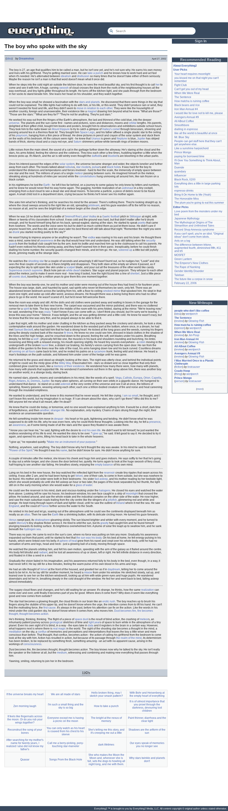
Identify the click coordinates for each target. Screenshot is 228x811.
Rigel (12, 380)
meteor (78, 173)
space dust (81, 619)
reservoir (109, 472)
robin (142, 342)
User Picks (180, 69)
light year (94, 622)
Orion (147, 377)
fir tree (68, 332)
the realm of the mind (129, 637)
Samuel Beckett (23, 329)
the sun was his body (89, 537)
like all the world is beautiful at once (195, 133)
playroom (21, 135)
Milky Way (65, 363)
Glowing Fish (196, 321)
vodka (91, 237)
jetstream (94, 205)
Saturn (77, 141)
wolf (35, 339)
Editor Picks (181, 207)
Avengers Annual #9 (186, 117)
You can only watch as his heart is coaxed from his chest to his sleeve (66, 731)
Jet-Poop (193, 335)
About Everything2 (185, 65)
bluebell (113, 155)
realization (147, 589)
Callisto (127, 377)
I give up (97, 433)
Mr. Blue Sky (181, 137)
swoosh (64, 87)
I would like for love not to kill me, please (198, 113)
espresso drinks (183, 190)
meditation (15, 631)
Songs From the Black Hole (65, 759)
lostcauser (193, 366)
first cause (49, 607)
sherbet (134, 273)
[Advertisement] (114, 11)
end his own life (91, 430)
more (200, 389)
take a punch (95, 73)
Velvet (79, 475)
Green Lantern (183, 259)
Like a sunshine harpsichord (191, 148)
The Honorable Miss (186, 198)
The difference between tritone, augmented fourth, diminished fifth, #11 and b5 (198, 248)
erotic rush (108, 601)
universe (14, 123)
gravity (104, 523)
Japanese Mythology (187, 218)
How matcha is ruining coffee (191, 101)
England (14, 506)
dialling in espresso (186, 129)
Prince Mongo (182, 152)
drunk (15, 232)
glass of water (84, 485)
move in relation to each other (94, 108)
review (179, 321)
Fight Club (180, 85)
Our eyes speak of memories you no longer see (147, 745)
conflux (42, 631)
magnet (92, 111)
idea (9, 58)
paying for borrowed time (189, 156)
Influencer (180, 175)
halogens (104, 490)
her (158, 84)
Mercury (21, 523)
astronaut (127, 188)
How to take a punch (106, 706)
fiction (178, 366)
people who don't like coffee (191, 310)
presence (155, 421)
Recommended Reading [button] (200, 60)
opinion (179, 328)
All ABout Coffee (184, 121)
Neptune (122, 138)
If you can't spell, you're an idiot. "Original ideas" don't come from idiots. (199, 235)
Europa (137, 377)
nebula (69, 167)
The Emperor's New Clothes (191, 263)
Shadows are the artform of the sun (146, 731)
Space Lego (87, 132)
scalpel (70, 267)
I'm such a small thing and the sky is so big (65, 706)
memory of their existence (69, 366)
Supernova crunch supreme (26, 270)
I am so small (130, 395)
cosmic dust (19, 276)
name (63, 450)
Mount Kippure (61, 129)
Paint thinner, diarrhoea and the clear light (147, 719)
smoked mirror (111, 290)
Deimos (35, 380)
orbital (132, 123)
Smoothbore (181, 125)
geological (56, 622)
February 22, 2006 (185, 283)
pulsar (96, 167)
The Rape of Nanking (187, 267)
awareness (46, 240)
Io (28, 380)
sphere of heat (68, 540)
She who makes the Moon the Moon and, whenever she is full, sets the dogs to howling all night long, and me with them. (106, 759)
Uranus (95, 138)
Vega (118, 377)
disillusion (83, 76)
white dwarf (73, 270)
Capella (156, 377)
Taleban (179, 275)
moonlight (132, 493)
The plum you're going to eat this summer (199, 202)
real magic (59, 628)
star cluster (82, 167)
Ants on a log (182, 240)
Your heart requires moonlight (192, 74)
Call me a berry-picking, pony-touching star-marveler (65, 745)
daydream (114, 569)
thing (178, 374)
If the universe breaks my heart (24, 694)
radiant (43, 552)
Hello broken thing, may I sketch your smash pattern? (106, 694)
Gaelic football (111, 216)
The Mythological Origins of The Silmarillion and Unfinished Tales (194, 224)
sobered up (125, 249)
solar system (67, 163)
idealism (66, 76)
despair (58, 418)
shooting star (36, 261)
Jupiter (141, 138)
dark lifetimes (106, 744)
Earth (46, 184)
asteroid (65, 384)
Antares (21, 380)
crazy (47, 311)
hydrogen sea (32, 529)
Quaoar (24, 759)
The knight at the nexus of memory (106, 719)
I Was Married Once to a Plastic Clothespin (194, 362)
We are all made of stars (65, 694)
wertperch (192, 313)
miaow (88, 572)
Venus (12, 519)
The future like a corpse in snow (193, 279)
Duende (179, 167)
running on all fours (23, 351)
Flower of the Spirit (21, 450)
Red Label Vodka (85, 216)
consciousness (32, 644)
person (179, 381)
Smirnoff (70, 216)
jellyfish (112, 499)
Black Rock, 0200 (184, 179)
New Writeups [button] (200, 303)
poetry (142, 222)
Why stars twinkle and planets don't (147, 759)
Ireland (120, 503)
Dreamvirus (26, 58)
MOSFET (179, 255)
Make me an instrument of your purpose (72, 441)
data (90, 625)
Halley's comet (111, 129)
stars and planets (89, 102)
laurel (44, 345)
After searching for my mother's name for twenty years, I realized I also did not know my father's (24, 744)
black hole (113, 167)
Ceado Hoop (182, 370)
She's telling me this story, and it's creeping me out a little (106, 731)
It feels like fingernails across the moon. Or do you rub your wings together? (25, 719)
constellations (87, 176)
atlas (27, 514)
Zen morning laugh (24, 706)
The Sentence (182, 97)
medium (62, 652)
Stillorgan (135, 216)
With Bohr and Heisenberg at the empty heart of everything (147, 694)
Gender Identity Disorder (189, 271)
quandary (180, 171)
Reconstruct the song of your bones (25, 731)
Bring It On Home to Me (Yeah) (192, 194)
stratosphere (42, 519)
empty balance (104, 464)
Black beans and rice (187, 105)
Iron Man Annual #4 (186, 109)
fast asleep (101, 478)
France (44, 506)
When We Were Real (187, 93)
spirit (26, 308)
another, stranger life (52, 410)
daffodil (96, 155)
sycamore (100, 351)
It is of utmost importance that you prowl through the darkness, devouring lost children (147, 706)
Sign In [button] (201, 41)
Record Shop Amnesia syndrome (194, 229)
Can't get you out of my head (191, 89)
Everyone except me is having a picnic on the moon (65, 719)
